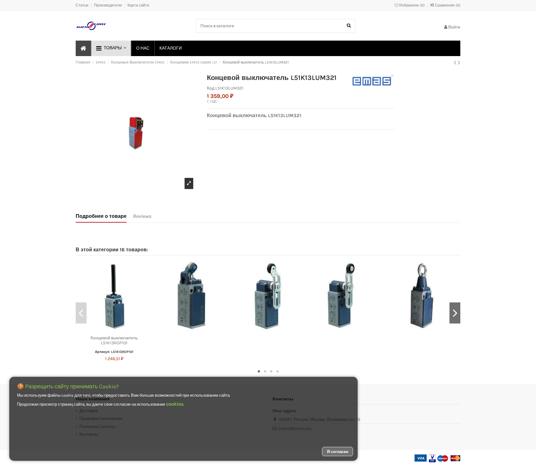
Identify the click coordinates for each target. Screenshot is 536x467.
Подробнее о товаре (101, 216)
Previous (81, 313)
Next (454, 313)
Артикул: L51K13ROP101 (114, 352)
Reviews (142, 216)
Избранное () (412, 5)
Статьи (82, 5)
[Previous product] (456, 62)
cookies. (175, 404)
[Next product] (459, 62)
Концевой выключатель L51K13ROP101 (114, 340)
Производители (108, 5)
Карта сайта (138, 5)
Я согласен (337, 451)
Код (210, 88)
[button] (111, 48)
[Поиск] (348, 26)
